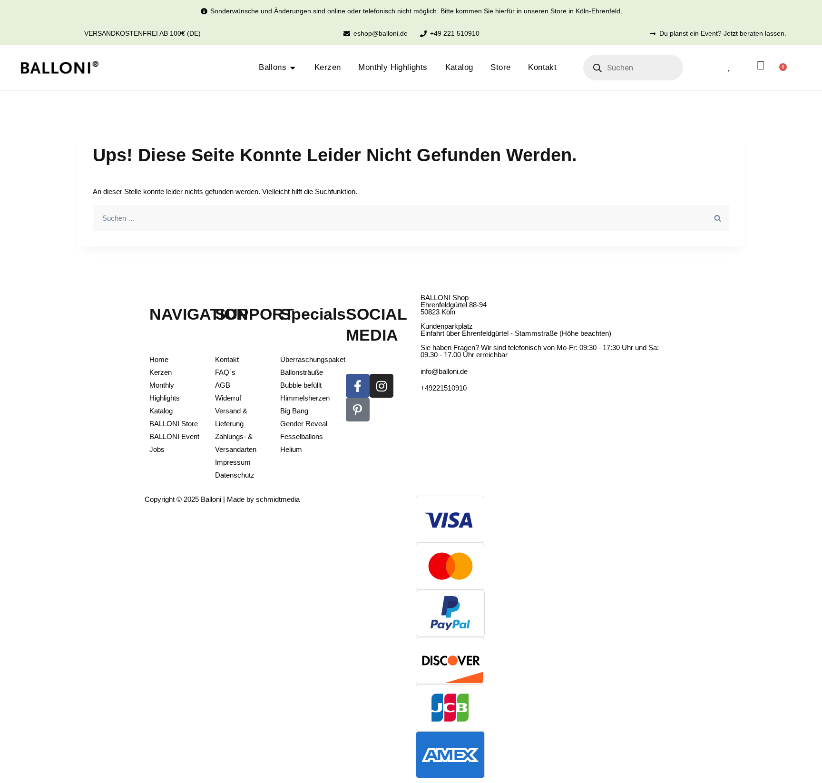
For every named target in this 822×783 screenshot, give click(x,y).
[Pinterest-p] (358, 409)
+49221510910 (444, 388)
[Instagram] (381, 386)
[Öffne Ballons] (293, 67)
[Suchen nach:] (411, 218)
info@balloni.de (444, 371)
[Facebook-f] (358, 386)
